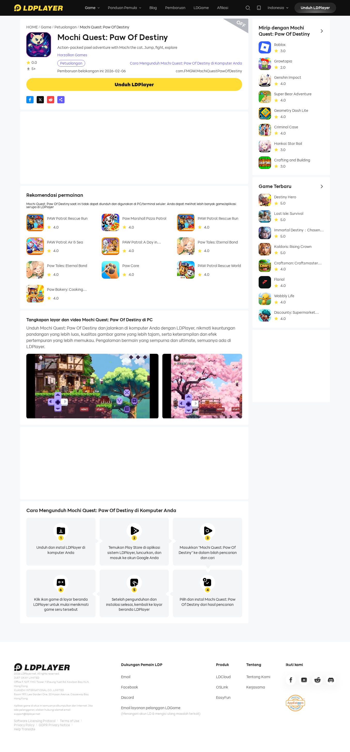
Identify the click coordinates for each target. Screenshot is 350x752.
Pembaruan (175, 7)
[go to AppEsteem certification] (295, 703)
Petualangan (65, 27)
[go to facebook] (291, 680)
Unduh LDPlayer (315, 7)
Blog (153, 7)
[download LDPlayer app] (258, 7)
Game (46, 27)
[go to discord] (331, 680)
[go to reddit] (317, 680)
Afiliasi (222, 7)
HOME (32, 27)
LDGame (201, 7)
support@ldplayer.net (27, 714)
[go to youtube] (304, 680)
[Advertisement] (134, 148)
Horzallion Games (72, 55)
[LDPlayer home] (38, 7)
